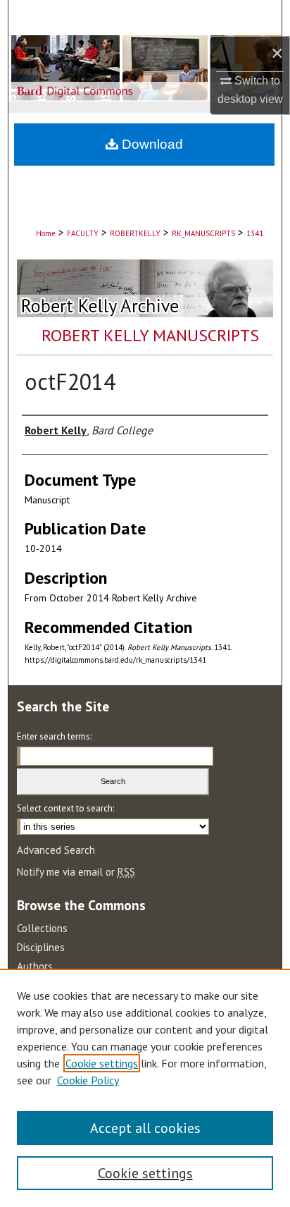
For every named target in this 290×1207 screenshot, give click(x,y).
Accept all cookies (145, 1128)
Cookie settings (101, 1063)
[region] (145, 1088)
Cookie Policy (88, 1080)
